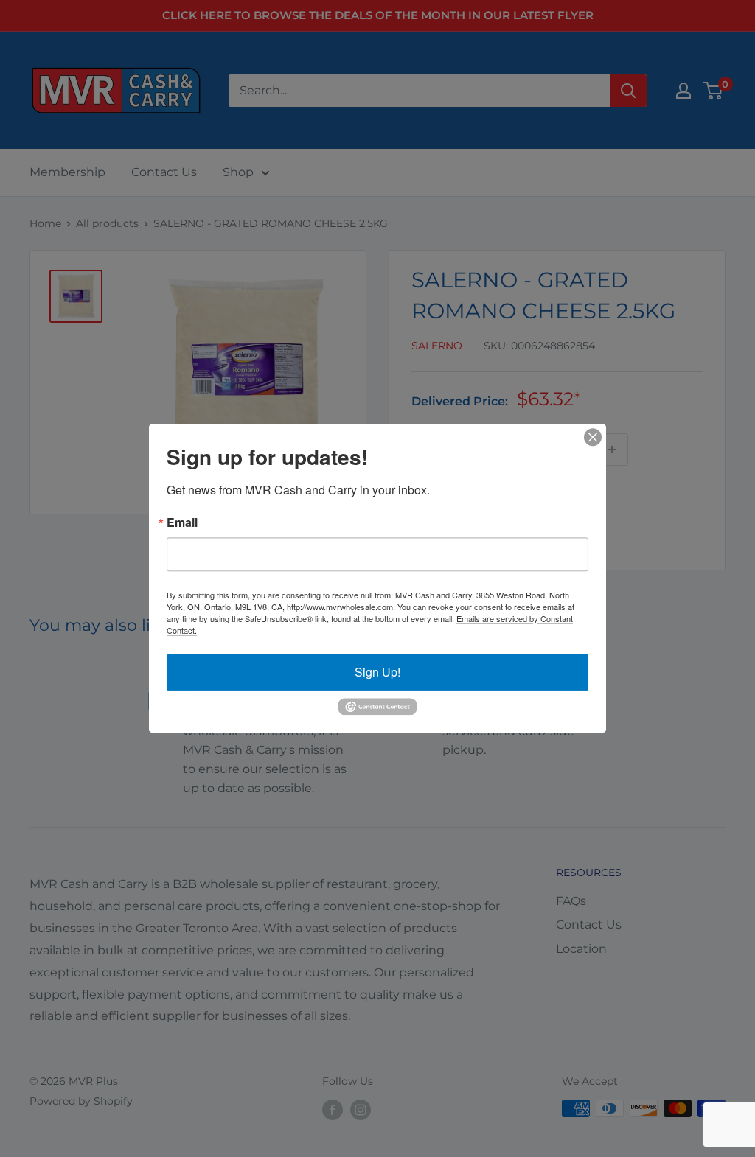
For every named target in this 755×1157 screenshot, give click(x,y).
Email (182, 522)
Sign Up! (377, 671)
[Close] (593, 437)
